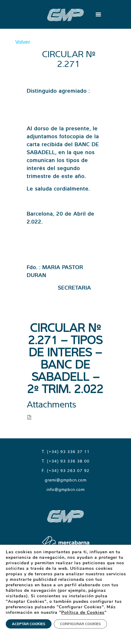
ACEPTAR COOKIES (28, 623)
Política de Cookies (82, 612)
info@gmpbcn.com (66, 489)
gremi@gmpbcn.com (66, 480)
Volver (22, 42)
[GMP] (65, 14)
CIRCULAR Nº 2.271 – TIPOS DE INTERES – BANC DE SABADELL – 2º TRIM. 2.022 (65, 358)
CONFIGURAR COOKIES (80, 623)
